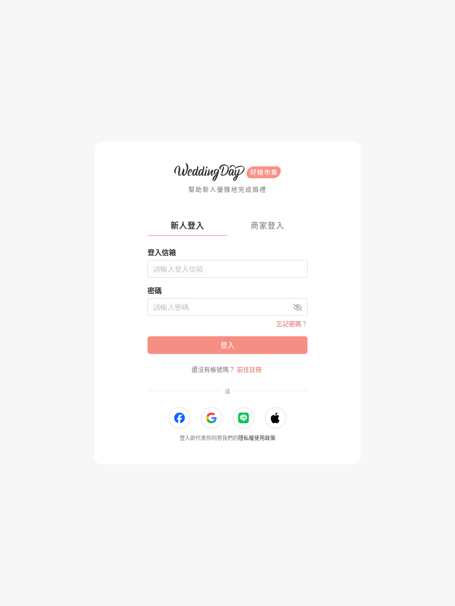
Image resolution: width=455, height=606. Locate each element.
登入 (227, 345)
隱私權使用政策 (256, 438)
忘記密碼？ (291, 323)
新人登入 (187, 225)
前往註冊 (249, 369)
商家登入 (267, 225)
